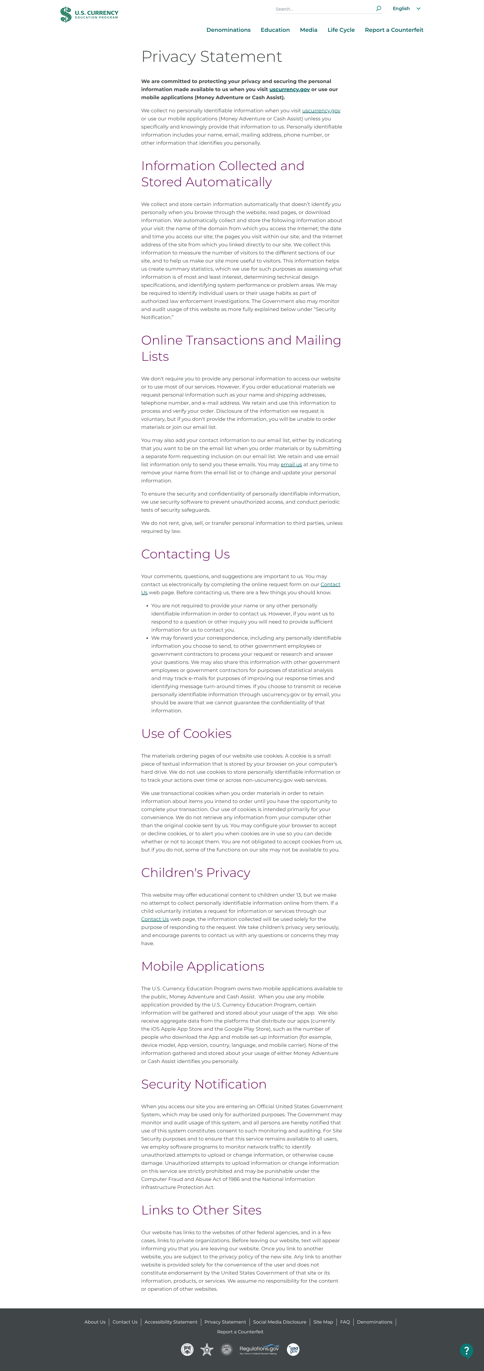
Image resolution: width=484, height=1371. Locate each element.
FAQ (345, 1322)
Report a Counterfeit (394, 30)
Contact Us (155, 919)
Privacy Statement (225, 1322)
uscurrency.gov (321, 111)
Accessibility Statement (171, 1322)
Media (309, 30)
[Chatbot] (467, 1351)
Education (275, 30)
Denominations (228, 30)
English (401, 8)
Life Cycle (341, 30)
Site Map (323, 1322)
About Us (95, 1322)
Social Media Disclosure (279, 1322)
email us (291, 465)
